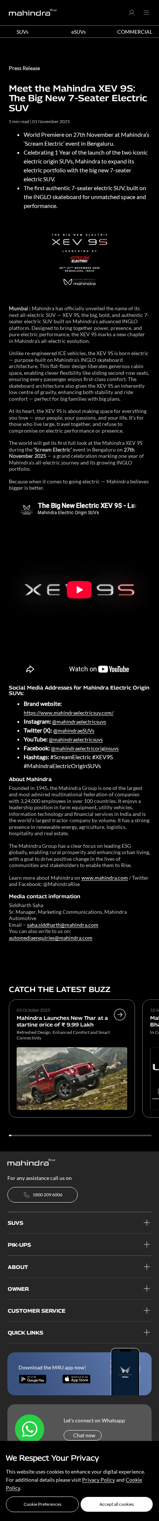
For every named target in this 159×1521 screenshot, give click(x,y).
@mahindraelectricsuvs (79, 721)
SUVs (15, 1223)
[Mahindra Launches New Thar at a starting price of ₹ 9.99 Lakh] (119, 1025)
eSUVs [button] (78, 32)
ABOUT (18, 1267)
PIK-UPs (19, 1244)
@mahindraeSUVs (73, 730)
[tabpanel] (72, 1060)
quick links (25, 1332)
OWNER (18, 1289)
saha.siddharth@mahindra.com (62, 925)
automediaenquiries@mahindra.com (50, 938)
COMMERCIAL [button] (134, 32)
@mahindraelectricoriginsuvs (85, 748)
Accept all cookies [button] (116, 1504)
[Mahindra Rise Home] (33, 12)
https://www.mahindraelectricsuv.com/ (69, 713)
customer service (36, 1310)
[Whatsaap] (29, 1429)
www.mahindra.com (104, 877)
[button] (42, 1504)
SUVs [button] (22, 32)
